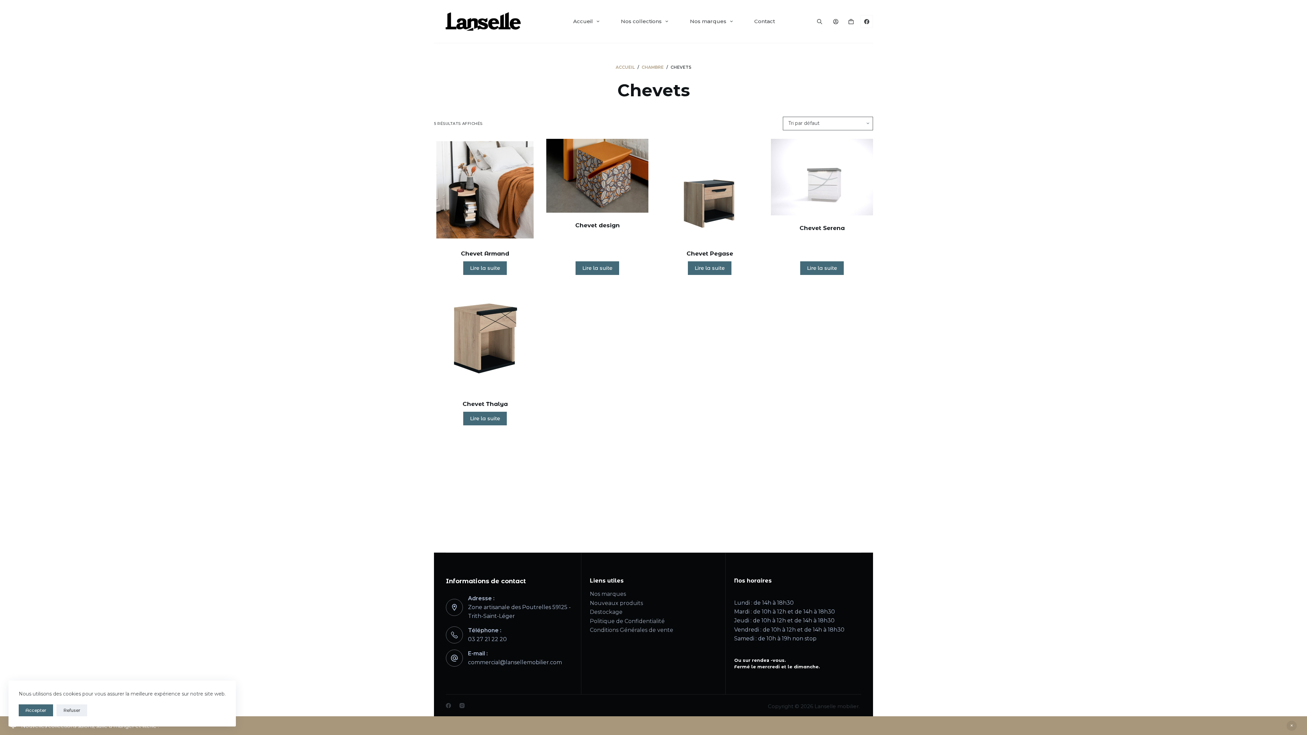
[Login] (835, 21)
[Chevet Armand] (485, 190)
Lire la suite (485, 268)
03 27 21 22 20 (487, 639)
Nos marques (708, 21)
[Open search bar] (819, 21)
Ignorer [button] (1292, 726)
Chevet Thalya (485, 404)
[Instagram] (462, 705)
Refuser (71, 710)
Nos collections (641, 21)
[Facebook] (866, 21)
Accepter (36, 710)
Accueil (583, 21)
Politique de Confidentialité (627, 621)
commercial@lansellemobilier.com (515, 662)
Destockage (606, 612)
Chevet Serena (822, 228)
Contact (764, 21)
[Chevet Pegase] (710, 190)
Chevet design (597, 225)
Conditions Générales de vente (631, 630)
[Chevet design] (597, 176)
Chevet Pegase (710, 253)
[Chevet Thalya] (485, 338)
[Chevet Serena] (822, 177)
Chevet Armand (485, 253)
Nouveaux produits (616, 603)
